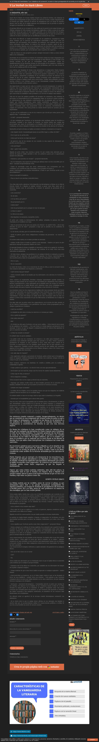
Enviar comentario (17, 648)
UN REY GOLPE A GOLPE (77, 572)
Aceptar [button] (92, 739)
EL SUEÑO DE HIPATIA (77, 596)
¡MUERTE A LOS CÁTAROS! (78, 599)
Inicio (11, 9)
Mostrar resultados (75, 628)
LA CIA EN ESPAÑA (76, 561)
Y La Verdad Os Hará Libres (26, 5)
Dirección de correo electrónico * (20, 629)
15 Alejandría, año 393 (22, 9)
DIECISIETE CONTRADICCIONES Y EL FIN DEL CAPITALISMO (78, 586)
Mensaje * (13, 636)
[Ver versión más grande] (79, 361)
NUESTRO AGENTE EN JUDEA (79, 543)
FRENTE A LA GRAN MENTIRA (79, 564)
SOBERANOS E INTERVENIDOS (79, 526)
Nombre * (13, 622)
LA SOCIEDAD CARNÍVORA (78, 612)
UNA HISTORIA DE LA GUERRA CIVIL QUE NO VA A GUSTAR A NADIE (79, 604)
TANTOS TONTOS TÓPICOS (78, 609)
